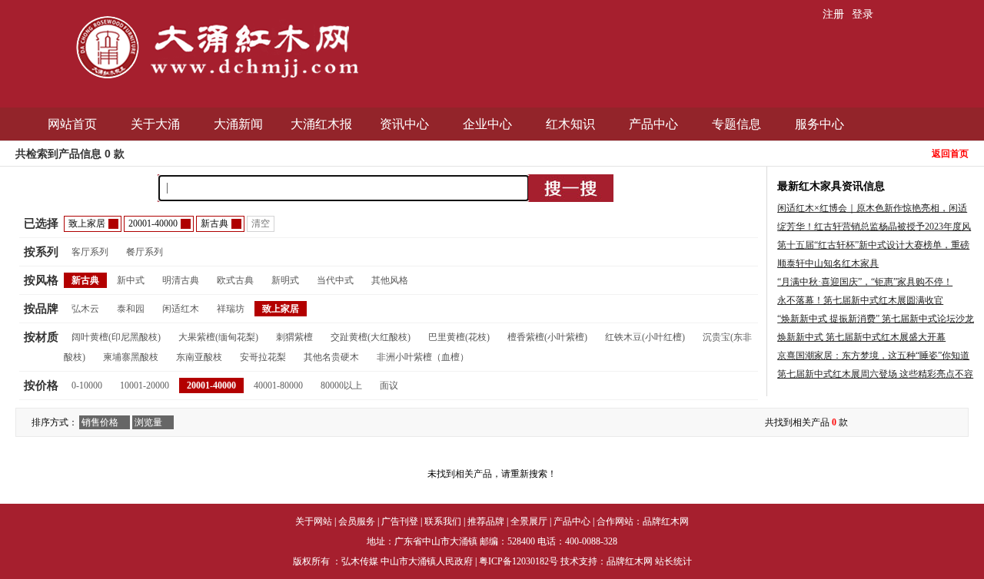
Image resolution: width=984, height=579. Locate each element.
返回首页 (950, 153)
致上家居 (280, 308)
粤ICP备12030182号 (518, 561)
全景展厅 (528, 521)
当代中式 (335, 280)
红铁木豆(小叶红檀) (645, 337)
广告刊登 (399, 521)
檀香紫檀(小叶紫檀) (547, 337)
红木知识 (570, 124)
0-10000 (86, 385)
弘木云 (85, 308)
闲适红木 (180, 308)
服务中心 (819, 124)
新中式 (131, 280)
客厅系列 (89, 251)
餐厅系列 (144, 251)
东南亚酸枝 (199, 357)
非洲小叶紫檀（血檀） (423, 357)
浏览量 (148, 422)
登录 (862, 14)
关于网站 (313, 521)
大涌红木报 (321, 124)
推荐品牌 (485, 521)
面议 (389, 385)
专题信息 (736, 124)
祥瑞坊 (230, 308)
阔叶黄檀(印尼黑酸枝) (116, 337)
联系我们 (442, 521)
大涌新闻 (238, 124)
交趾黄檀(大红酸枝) (371, 337)
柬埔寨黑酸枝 (130, 357)
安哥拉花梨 (263, 357)
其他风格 (389, 280)
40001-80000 (278, 385)
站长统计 (673, 561)
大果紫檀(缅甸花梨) (218, 337)
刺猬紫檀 (294, 337)
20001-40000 (211, 385)
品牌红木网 (666, 521)
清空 (260, 223)
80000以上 (341, 385)
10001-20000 (144, 385)
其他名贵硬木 (331, 357)
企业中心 (487, 124)
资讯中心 (404, 124)
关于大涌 (155, 124)
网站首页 (72, 124)
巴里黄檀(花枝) (459, 337)
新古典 (85, 280)
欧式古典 (235, 280)
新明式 (285, 280)
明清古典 (180, 280)
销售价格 (99, 422)
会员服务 (356, 521)
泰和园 (131, 308)
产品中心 (653, 124)
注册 (833, 14)
